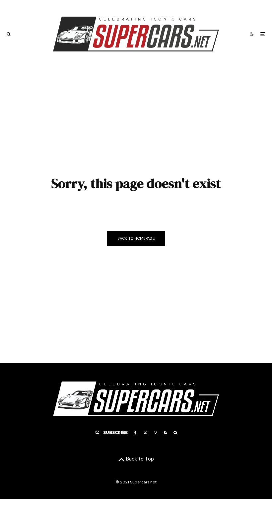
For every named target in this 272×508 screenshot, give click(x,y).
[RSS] (165, 432)
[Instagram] (156, 432)
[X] (145, 432)
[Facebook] (135, 432)
